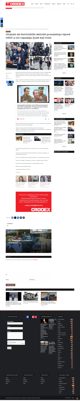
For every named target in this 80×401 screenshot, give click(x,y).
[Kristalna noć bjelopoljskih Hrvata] (31, 296)
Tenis (59, 359)
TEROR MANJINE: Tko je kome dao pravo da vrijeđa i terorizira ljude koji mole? (45, 183)
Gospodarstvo (47, 3)
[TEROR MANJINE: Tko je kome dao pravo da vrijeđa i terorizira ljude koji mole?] (45, 178)
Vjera (59, 354)
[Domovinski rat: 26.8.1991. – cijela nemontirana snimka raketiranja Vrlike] (19, 138)
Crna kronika (60, 342)
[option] (28, 241)
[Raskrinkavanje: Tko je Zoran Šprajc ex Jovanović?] (71, 60)
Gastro (59, 330)
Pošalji (9, 347)
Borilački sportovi (61, 361)
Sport (41, 3)
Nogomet (60, 357)
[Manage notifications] (77, 398)
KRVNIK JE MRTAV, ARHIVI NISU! (18, 7)
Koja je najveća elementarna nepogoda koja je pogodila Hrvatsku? (60, 54)
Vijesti (36, 3)
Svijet (59, 340)
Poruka (9, 331)
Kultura (53, 3)
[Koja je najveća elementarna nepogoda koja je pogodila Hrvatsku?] (71, 54)
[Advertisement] (40, 18)
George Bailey (27, 169)
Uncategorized (60, 348)
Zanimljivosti (60, 325)
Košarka (59, 363)
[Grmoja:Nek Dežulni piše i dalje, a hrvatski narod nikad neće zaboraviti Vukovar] (52, 343)
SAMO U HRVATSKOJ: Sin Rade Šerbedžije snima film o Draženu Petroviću (33, 183)
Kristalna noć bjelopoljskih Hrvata (30, 301)
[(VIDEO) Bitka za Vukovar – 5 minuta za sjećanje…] (71, 136)
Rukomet (59, 367)
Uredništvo (10, 223)
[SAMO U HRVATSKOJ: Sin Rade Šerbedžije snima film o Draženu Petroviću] (33, 178)
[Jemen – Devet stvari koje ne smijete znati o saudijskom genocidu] (44, 343)
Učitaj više (64, 72)
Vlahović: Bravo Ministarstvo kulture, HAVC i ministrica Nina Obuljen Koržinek (21, 183)
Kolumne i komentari (62, 332)
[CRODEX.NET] (15, 4)
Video (64, 3)
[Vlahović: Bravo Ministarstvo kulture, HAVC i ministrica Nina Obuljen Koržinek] (21, 178)
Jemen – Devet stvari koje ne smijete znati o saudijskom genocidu (44, 349)
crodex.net (18, 172)
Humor (59, 329)
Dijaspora (60, 344)
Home (32, 3)
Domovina (8, 31)
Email (8, 326)
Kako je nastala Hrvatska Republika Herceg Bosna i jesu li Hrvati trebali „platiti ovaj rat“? (58, 107)
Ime (6, 274)
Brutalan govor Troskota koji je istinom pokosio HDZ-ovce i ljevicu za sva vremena (48, 303)
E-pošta (7, 279)
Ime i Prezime (10, 321)
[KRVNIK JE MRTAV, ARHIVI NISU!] (69, 100)
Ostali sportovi (61, 365)
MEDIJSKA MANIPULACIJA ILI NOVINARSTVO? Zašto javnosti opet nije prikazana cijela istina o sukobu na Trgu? (13, 303)
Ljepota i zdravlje (61, 327)
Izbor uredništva (61, 319)
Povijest (59, 352)
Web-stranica (32, 279)
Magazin (59, 3)
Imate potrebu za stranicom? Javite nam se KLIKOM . (30, 397)
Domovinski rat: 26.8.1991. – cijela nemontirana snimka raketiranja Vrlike (60, 123)
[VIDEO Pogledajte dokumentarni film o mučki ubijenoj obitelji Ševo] (71, 141)
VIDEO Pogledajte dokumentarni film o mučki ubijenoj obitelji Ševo (60, 141)
